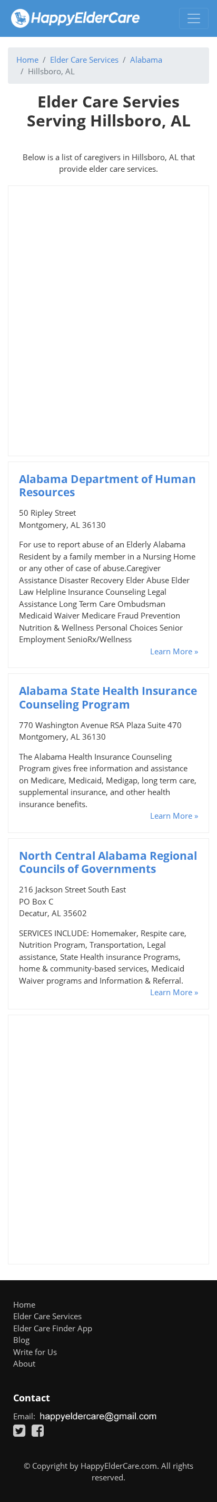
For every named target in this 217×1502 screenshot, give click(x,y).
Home (27, 59)
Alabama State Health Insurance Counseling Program (108, 697)
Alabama (146, 59)
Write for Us (35, 1352)
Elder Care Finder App (52, 1328)
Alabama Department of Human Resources (107, 485)
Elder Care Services (84, 59)
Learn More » (174, 651)
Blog (21, 1339)
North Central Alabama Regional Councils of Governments (108, 862)
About (24, 1363)
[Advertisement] (108, 320)
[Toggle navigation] (194, 18)
